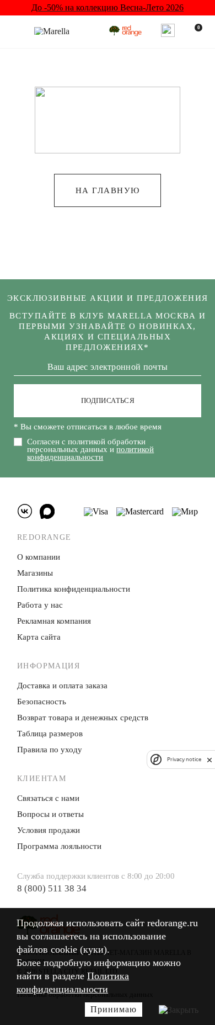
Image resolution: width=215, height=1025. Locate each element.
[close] (209, 759)
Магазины (35, 573)
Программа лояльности (59, 846)
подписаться (108, 400)
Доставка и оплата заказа (62, 685)
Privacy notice (184, 759)
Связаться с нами (48, 798)
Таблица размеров (50, 733)
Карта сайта (39, 637)
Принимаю (113, 1009)
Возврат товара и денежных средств (82, 717)
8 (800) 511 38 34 (52, 888)
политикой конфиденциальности (90, 453)
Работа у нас (40, 605)
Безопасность (41, 701)
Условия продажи (48, 830)
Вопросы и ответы (50, 814)
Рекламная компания (54, 621)
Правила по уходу (49, 749)
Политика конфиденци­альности (73, 589)
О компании (38, 557)
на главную (108, 190)
